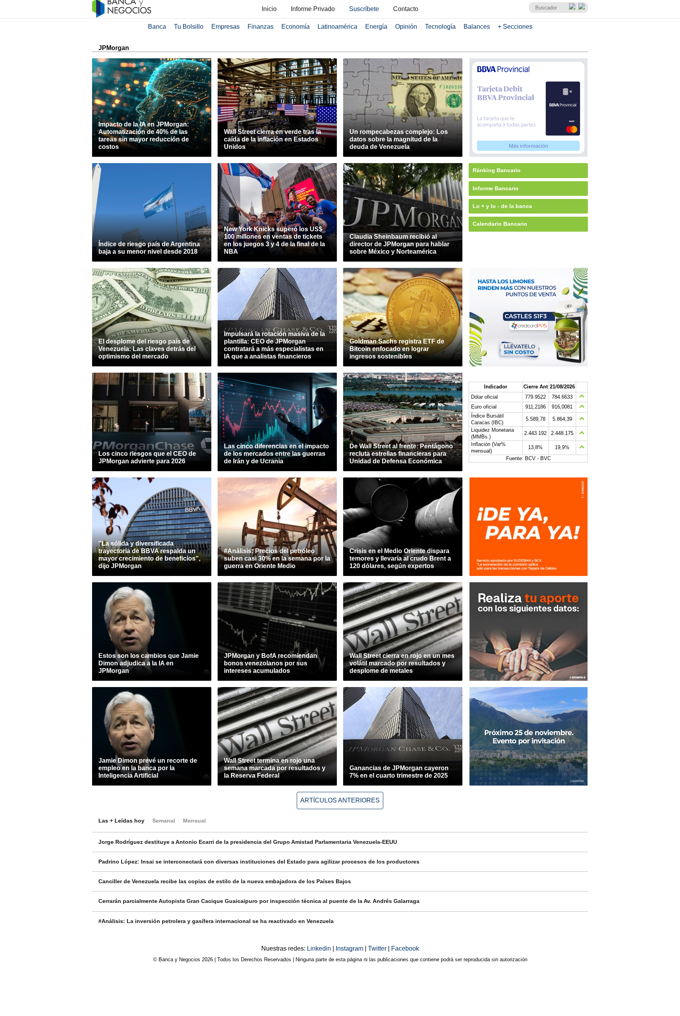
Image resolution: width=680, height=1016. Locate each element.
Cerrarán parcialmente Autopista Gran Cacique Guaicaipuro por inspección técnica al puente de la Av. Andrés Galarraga (258, 901)
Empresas (225, 26)
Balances (477, 26)
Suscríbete (364, 9)
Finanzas (260, 26)
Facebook (405, 948)
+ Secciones (515, 26)
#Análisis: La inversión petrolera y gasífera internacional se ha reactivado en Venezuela (216, 921)
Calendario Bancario (500, 224)
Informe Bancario (496, 188)
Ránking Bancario (497, 170)
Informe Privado (313, 9)
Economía (295, 26)
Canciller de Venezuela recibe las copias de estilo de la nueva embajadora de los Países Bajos (224, 881)
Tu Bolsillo (188, 26)
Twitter (378, 948)
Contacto (405, 9)
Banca (157, 26)
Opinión (406, 26)
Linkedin (320, 948)
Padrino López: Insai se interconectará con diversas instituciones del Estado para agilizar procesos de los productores (258, 861)
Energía (376, 26)
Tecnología (440, 26)
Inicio (269, 9)
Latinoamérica (337, 26)
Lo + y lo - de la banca (502, 206)
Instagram (350, 948)
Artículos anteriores (340, 800)
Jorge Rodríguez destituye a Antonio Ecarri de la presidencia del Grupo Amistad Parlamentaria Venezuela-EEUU (247, 842)
